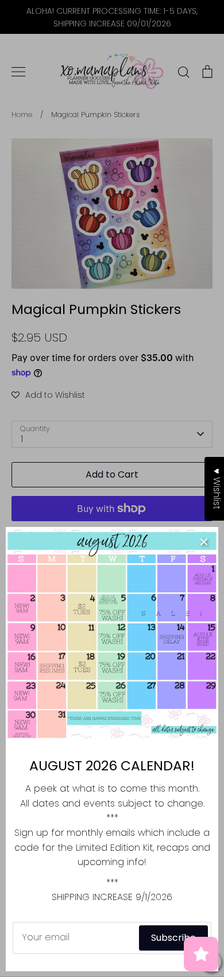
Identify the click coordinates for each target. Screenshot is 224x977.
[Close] (204, 541)
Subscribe (173, 937)
